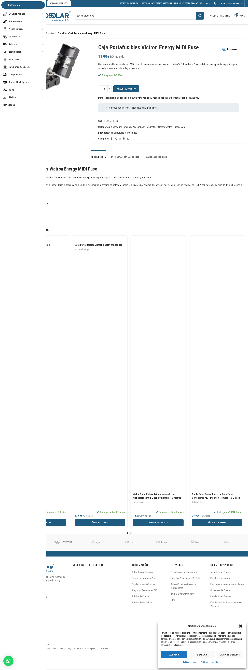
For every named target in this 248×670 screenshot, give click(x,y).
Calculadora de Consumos (184, 572)
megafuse (132, 132)
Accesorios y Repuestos (145, 127)
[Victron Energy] (63, 542)
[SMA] (195, 542)
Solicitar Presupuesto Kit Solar (186, 578)
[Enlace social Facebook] (111, 138)
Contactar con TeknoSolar (144, 578)
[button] (241, 626)
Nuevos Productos (59, 3)
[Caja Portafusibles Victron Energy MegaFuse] (100, 240)
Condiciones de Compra (143, 584)
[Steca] (129, 542)
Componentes (165, 127)
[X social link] (116, 138)
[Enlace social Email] (120, 138)
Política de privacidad (210, 662)
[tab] (98, 155)
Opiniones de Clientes (221, 590)
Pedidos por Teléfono (220, 578)
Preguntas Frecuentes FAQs (145, 590)
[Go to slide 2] (131, 533)
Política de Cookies (191, 662)
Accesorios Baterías (121, 127)
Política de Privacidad (142, 602)
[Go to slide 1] (127, 533)
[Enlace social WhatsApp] (128, 138)
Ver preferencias (230, 654)
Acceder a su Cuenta (220, 572)
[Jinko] (228, 542)
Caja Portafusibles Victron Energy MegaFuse (98, 244)
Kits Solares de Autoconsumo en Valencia (226, 604)
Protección (179, 127)
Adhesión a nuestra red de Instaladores (183, 586)
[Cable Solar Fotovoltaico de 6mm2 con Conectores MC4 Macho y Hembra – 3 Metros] (158, 364)
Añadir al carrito (126, 89)
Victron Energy (82, 249)
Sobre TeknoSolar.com (143, 572)
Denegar (202, 654)
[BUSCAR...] (200, 16)
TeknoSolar (138, 502)
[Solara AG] (162, 542)
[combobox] (139, 16)
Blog (173, 600)
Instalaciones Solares (220, 596)
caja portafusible (117, 132)
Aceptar (174, 654)
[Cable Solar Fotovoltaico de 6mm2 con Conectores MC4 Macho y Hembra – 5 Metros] (217, 364)
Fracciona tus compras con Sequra (227, 584)
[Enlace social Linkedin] (124, 138)
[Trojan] (96, 542)
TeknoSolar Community (182, 593)
